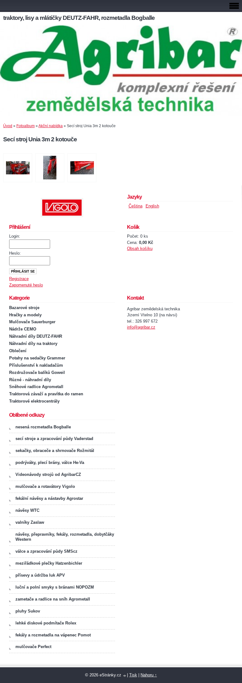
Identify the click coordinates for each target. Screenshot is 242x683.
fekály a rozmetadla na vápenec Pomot (53, 635)
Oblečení (17, 350)
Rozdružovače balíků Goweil (37, 372)
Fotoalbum (25, 126)
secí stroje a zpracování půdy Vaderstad (54, 438)
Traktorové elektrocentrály (34, 401)
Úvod (7, 126)
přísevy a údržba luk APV (40, 575)
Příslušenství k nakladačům (36, 365)
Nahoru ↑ (149, 675)
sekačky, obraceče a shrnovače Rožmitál (54, 450)
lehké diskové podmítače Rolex (45, 623)
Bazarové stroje (24, 307)
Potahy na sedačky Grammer (37, 358)
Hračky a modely (25, 315)
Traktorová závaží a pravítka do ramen (46, 394)
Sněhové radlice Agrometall (36, 386)
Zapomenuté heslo (26, 285)
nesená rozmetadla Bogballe (43, 427)
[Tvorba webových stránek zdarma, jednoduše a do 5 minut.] (125, 675)
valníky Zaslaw (29, 522)
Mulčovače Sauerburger (32, 321)
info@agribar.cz (141, 327)
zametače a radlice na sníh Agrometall (52, 599)
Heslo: (15, 253)
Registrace (19, 278)
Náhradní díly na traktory (33, 343)
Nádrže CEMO (22, 329)
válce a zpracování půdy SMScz (46, 551)
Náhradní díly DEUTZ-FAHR (35, 336)
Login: (14, 236)
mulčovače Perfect (33, 646)
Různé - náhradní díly (30, 379)
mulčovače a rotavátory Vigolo (45, 486)
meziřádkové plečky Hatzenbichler (48, 563)
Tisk (133, 675)
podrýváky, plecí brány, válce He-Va (49, 462)
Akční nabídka (50, 126)
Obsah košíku (140, 248)
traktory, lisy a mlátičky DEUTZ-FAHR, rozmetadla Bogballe (79, 17)
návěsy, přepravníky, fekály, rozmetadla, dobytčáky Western (64, 537)
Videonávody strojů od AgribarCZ (48, 474)
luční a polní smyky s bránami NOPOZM (54, 587)
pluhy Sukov (27, 611)
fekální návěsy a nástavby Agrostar (49, 498)
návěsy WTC (27, 510)
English (152, 206)
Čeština (135, 206)
